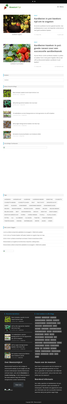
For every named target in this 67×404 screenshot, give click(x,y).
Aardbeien (7, 199)
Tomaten (37, 218)
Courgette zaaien (23, 202)
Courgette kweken (10, 202)
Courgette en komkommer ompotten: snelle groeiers (25, 241)
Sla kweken (19, 218)
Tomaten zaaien (9, 221)
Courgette (58, 199)
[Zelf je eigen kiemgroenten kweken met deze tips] (7, 124)
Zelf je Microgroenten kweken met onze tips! (25, 103)
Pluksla (42, 215)
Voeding (19, 221)
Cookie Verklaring (10, 375)
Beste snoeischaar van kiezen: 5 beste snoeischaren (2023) (27, 238)
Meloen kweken (54, 208)
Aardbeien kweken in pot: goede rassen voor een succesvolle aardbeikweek (48, 48)
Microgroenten (26, 211)
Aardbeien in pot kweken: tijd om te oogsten (47, 20)
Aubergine (27, 199)
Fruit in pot (40, 202)
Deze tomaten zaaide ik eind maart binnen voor (26, 92)
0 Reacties (38, 34)
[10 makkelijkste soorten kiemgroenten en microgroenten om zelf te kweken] (7, 114)
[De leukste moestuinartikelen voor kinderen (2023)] (7, 135)
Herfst (6, 205)
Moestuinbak (53, 211)
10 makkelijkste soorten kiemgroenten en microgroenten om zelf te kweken (33, 113)
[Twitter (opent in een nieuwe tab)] (33, 1)
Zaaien (44, 221)
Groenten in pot (51, 202)
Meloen (45, 208)
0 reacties (22, 94)
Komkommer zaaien (49, 205)
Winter (37, 221)
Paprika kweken (32, 215)
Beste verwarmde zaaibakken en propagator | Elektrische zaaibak (26, 232)
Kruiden (6, 208)
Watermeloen (28, 221)
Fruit (35, 15)
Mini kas (36, 211)
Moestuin (44, 211)
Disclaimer (24, 373)
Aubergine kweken (38, 199)
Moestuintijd (6, 241)
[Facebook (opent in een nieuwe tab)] (34, 1)
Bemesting (49, 199)
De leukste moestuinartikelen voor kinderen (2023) (27, 134)
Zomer (50, 221)
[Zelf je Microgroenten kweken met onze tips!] (7, 103)
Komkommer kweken (35, 205)
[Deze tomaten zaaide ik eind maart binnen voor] (7, 93)
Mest (17, 211)
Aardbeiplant (17, 199)
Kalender (14, 205)
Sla (12, 218)
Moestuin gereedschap (11, 215)
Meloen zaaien (8, 211)
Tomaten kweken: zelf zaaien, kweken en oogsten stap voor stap (27, 235)
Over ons (18, 385)
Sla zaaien (28, 218)
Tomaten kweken (47, 218)
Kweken (38, 208)
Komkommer (23, 205)
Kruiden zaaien (28, 208)
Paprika (23, 215)
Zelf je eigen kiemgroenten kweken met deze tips (26, 123)
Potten (6, 218)
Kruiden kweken (16, 208)
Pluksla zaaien (51, 215)
